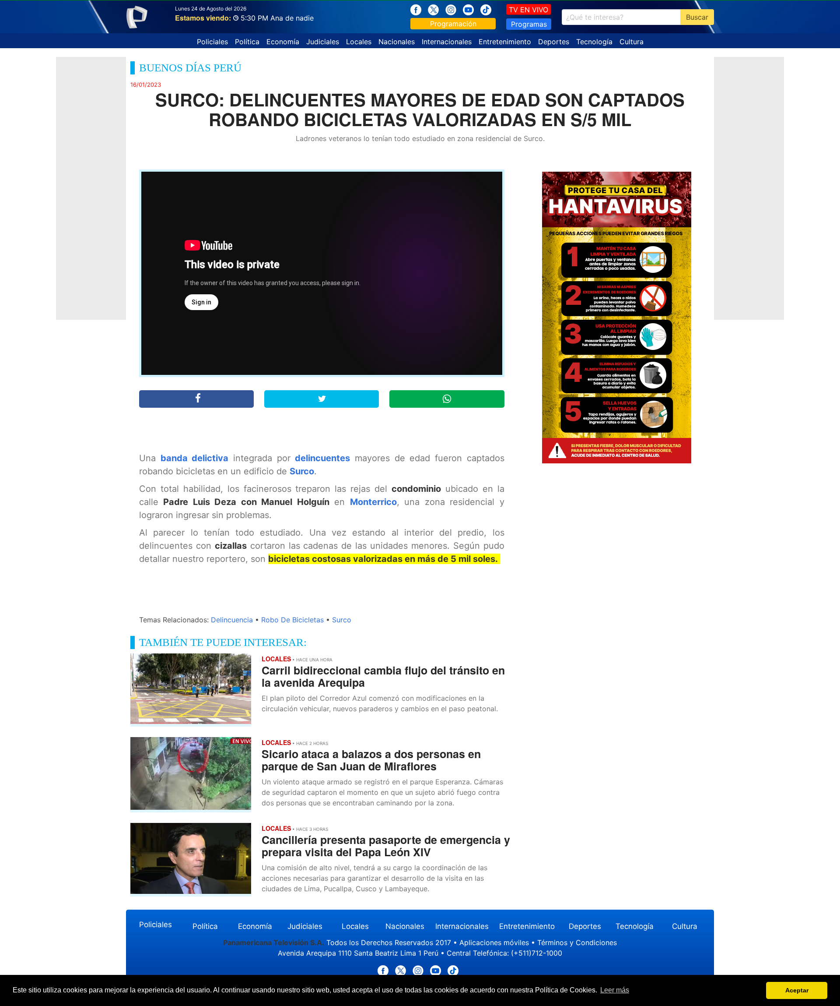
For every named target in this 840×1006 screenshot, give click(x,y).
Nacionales (396, 41)
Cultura (632, 41)
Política (247, 41)
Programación (453, 23)
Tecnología (594, 41)
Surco (302, 471)
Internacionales (447, 41)
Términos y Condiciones (577, 942)
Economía (282, 41)
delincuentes (322, 458)
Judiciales (322, 41)
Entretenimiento (505, 41)
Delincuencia (232, 619)
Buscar (697, 17)
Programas (529, 24)
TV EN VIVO (528, 9)
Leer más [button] (614, 990)
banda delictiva (195, 458)
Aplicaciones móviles (494, 942)
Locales (358, 41)
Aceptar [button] (796, 990)
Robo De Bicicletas (292, 619)
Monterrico (373, 502)
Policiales (212, 41)
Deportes (553, 41)
